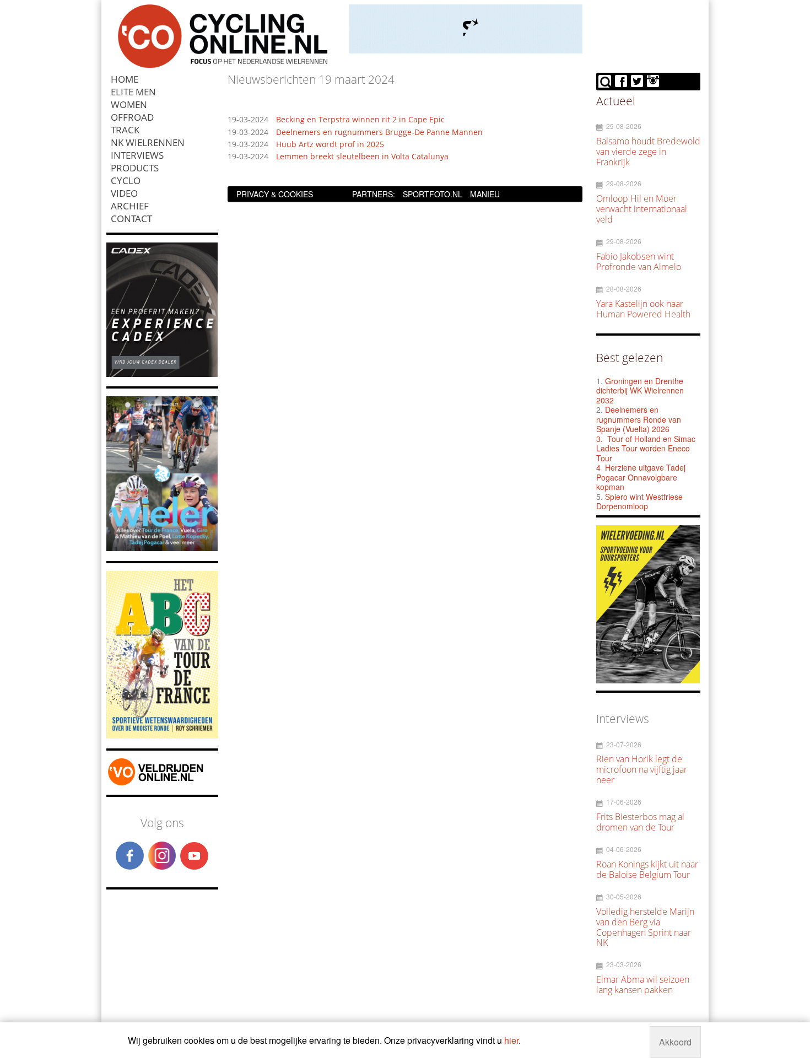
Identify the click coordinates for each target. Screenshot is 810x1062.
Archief (130, 206)
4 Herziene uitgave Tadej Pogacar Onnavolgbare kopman (640, 477)
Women (129, 104)
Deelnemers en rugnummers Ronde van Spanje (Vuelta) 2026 (638, 419)
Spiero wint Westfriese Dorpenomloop (639, 501)
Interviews (137, 155)
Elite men (133, 91)
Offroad (132, 117)
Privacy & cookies (274, 194)
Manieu (485, 194)
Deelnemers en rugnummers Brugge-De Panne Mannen (379, 132)
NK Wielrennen (148, 142)
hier (511, 1040)
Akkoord (675, 1042)
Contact (131, 218)
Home (124, 79)
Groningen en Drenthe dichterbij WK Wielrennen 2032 (640, 390)
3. (599, 438)
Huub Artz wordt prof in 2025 (330, 144)
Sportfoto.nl (432, 194)
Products (135, 167)
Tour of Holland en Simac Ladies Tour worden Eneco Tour (645, 448)
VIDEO (124, 193)
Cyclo (126, 180)
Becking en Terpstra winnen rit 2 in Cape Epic (360, 120)
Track (125, 129)
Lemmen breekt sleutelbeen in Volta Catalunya (362, 156)
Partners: (373, 194)
